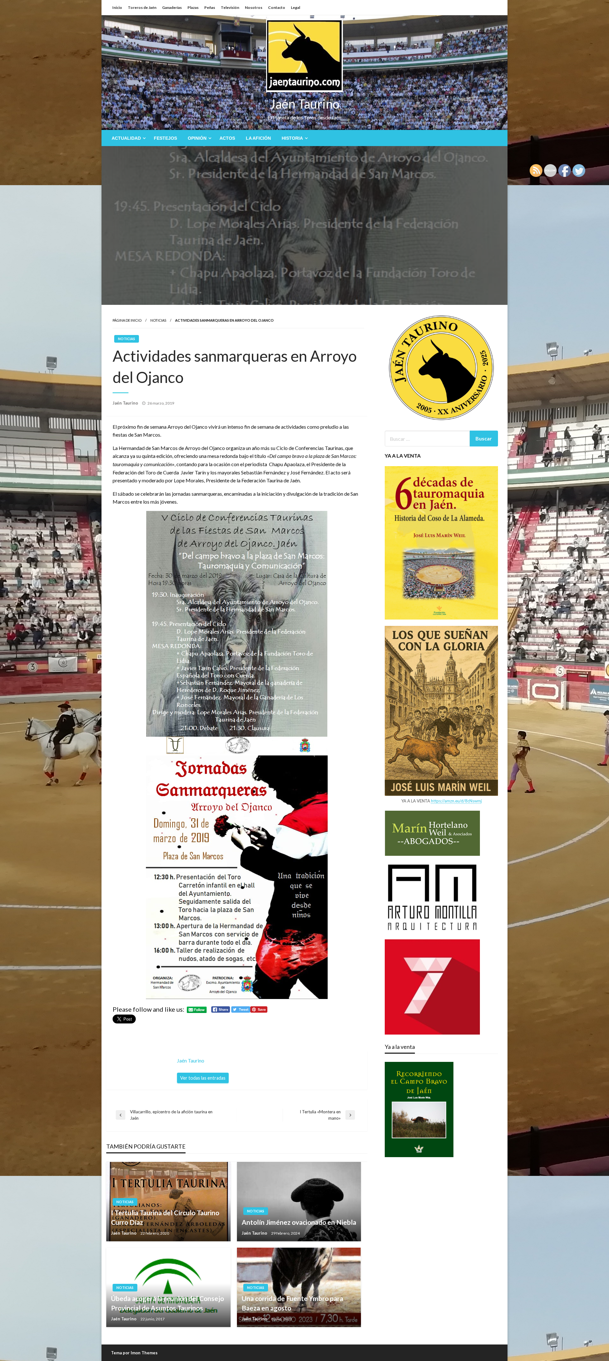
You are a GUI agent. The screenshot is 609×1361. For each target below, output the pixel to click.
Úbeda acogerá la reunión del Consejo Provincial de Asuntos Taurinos (167, 1302)
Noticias (158, 320)
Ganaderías (172, 7)
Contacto (276, 7)
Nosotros (253, 7)
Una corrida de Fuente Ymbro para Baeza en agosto (292, 1302)
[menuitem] (127, 138)
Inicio (117, 7)
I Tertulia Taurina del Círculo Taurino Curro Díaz (165, 1217)
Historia (292, 138)
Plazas (193, 7)
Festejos (165, 138)
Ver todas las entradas (203, 1078)
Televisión (230, 7)
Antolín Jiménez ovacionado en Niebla (299, 1222)
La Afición (258, 138)
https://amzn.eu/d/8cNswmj (456, 800)
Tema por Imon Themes (134, 1352)
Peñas (209, 7)
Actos (227, 138)
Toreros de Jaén (142, 7)
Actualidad (126, 138)
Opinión (197, 138)
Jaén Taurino (304, 103)
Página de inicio (127, 320)
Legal (295, 7)
